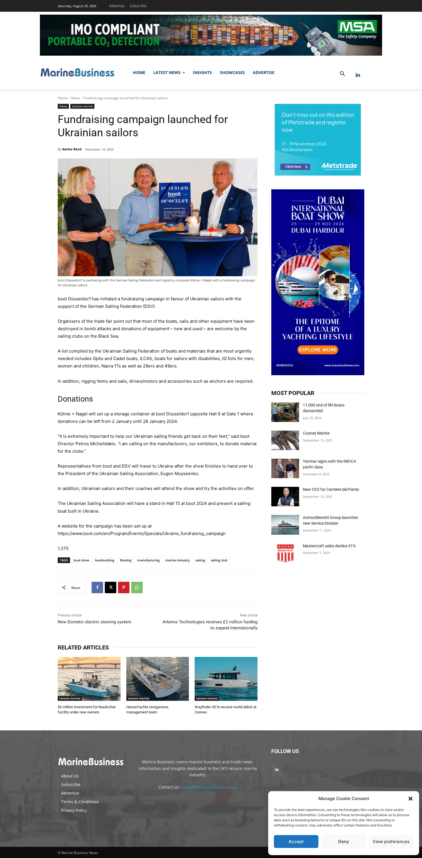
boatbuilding (104, 560)
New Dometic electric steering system (94, 621)
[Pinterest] (123, 587)
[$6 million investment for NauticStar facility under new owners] (89, 679)
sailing (200, 560)
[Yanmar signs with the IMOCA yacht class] (285, 468)
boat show (81, 560)
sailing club (219, 560)
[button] (410, 798)
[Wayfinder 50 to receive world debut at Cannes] (226, 679)
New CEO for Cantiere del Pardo (331, 489)
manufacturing (148, 560)
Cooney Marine (316, 433)
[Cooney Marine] (285, 440)
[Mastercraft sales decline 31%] (285, 553)
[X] (110, 587)
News (75, 98)
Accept (296, 841)
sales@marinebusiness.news (209, 787)
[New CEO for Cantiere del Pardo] (285, 496)
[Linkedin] (357, 75)
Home (62, 98)
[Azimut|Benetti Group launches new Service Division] (285, 524)
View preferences (391, 841)
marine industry (177, 560)
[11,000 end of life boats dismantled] (285, 412)
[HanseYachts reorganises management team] (157, 679)
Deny (343, 841)
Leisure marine (82, 106)
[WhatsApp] (137, 587)
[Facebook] (97, 587)
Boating (125, 560)
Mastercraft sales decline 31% (329, 546)
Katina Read (72, 149)
